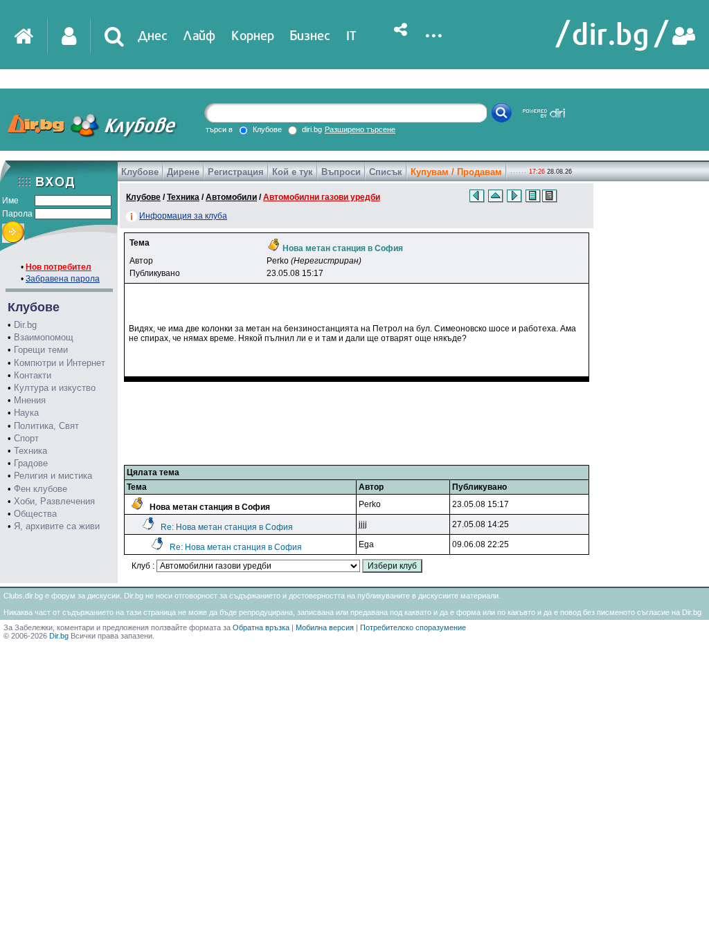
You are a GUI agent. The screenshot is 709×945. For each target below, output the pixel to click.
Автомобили (231, 197)
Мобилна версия (325, 627)
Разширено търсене (360, 129)
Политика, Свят (46, 426)
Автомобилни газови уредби (321, 197)
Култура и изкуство (55, 388)
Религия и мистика (53, 475)
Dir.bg (25, 325)
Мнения (30, 400)
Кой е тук (292, 172)
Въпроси (341, 172)
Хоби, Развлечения (54, 501)
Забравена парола (63, 279)
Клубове (140, 172)
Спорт (26, 438)
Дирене (183, 172)
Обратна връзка (261, 627)
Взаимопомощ (43, 337)
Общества (35, 513)
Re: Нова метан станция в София (227, 527)
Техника (30, 451)
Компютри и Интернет (59, 363)
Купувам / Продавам (456, 172)
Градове (31, 463)
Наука (26, 412)
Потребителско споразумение (413, 627)
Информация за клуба (183, 216)
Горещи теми (41, 350)
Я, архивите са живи (57, 526)
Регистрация (236, 172)
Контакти (32, 375)
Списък (385, 172)
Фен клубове (40, 489)
